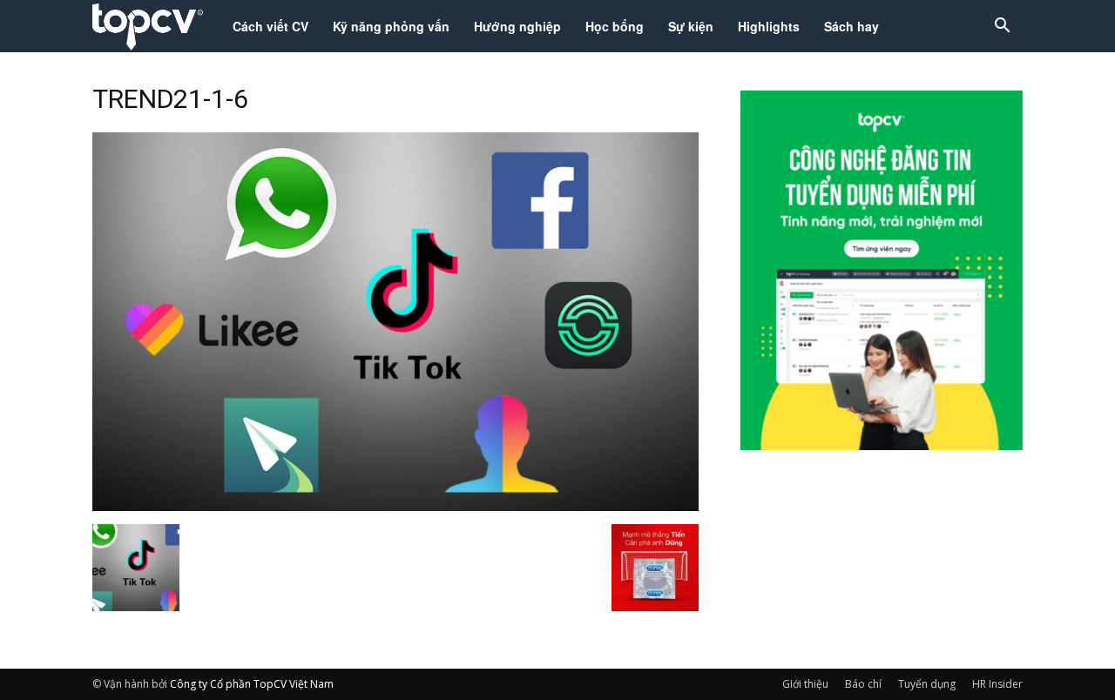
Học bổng (614, 26)
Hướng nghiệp (517, 26)
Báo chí (863, 683)
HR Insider (997, 683)
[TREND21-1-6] (395, 506)
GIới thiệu (805, 683)
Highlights (769, 26)
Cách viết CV (270, 26)
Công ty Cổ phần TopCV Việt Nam (252, 683)
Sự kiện (690, 26)
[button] (1002, 27)
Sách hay (851, 26)
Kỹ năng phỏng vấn (391, 26)
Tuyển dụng (927, 683)
